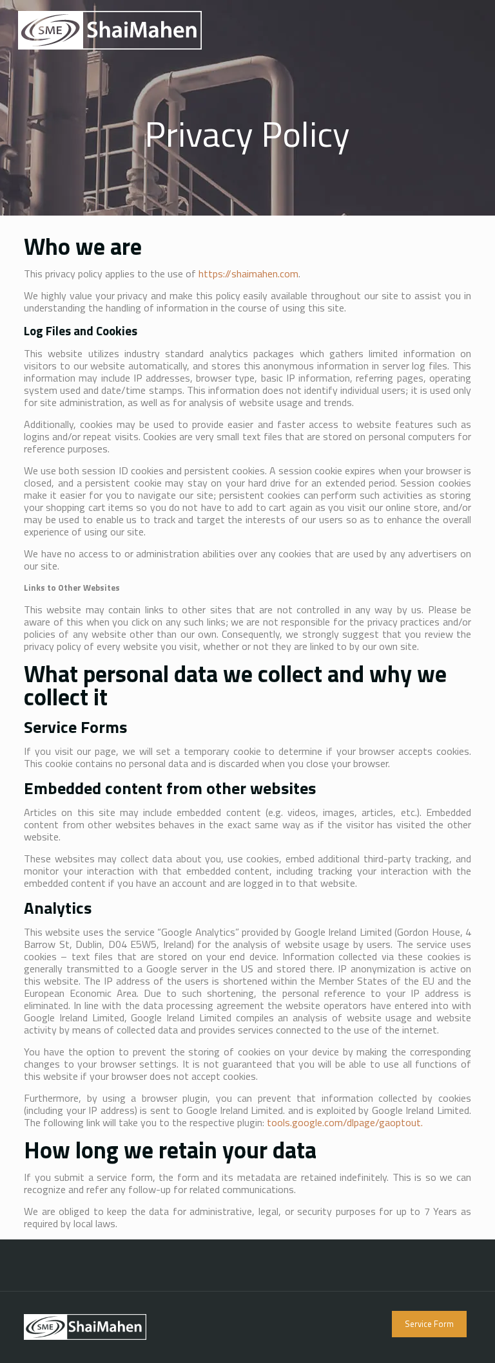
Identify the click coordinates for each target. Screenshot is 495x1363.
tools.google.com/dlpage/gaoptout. (345, 1122)
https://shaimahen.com (248, 273)
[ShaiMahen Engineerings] (110, 29)
